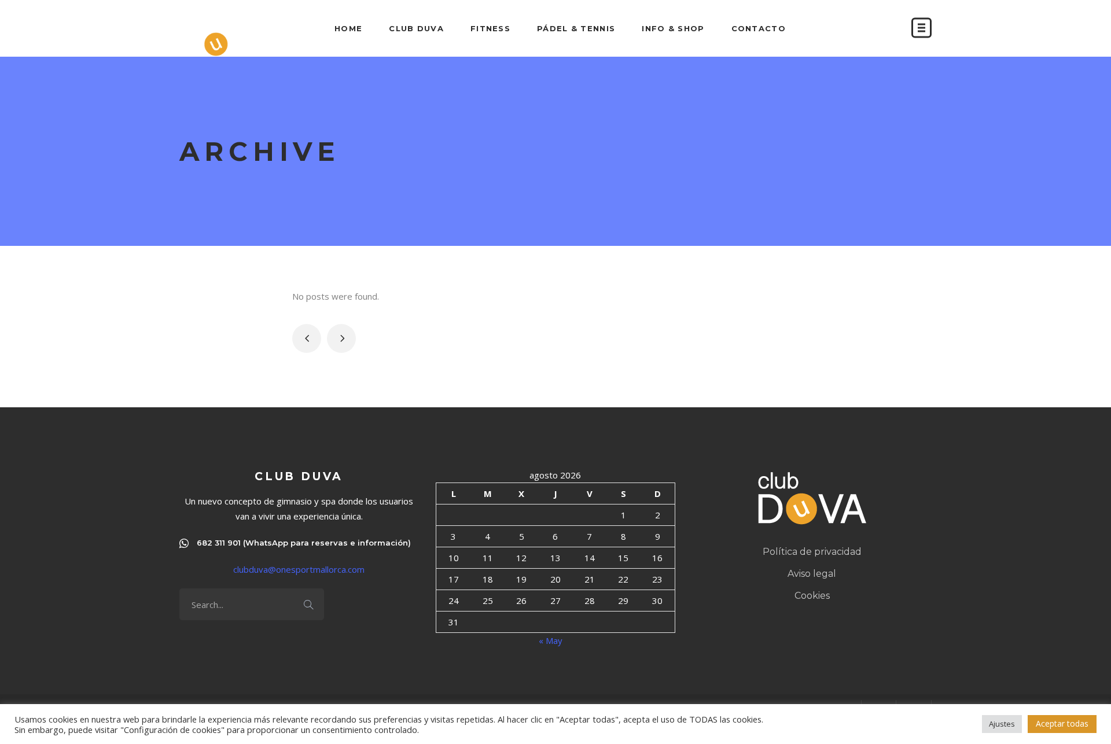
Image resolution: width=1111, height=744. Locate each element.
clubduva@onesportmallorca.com (299, 569)
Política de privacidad (812, 551)
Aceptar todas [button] (1062, 723)
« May (550, 640)
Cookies (812, 595)
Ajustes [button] (1002, 724)
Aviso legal (812, 573)
